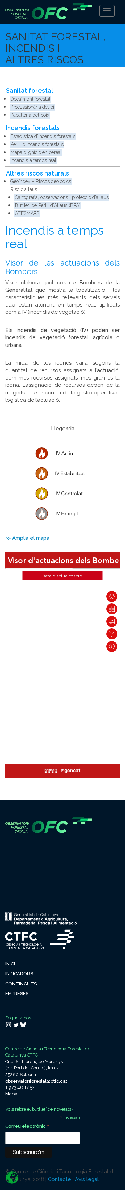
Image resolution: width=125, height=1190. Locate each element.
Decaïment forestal (30, 99)
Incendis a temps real (33, 160)
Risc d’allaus (23, 189)
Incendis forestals (33, 127)
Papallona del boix (29, 115)
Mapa (11, 1094)
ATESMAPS (27, 213)
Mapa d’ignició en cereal (36, 152)
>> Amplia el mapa (27, 538)
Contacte (59, 1179)
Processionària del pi (32, 107)
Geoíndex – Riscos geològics (40, 181)
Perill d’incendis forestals (37, 144)
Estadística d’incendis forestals (42, 136)
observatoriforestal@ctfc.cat (36, 1081)
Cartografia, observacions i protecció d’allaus (62, 197)
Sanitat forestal (29, 90)
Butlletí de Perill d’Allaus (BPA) (48, 205)
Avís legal (87, 1179)
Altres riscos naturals (37, 173)
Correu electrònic (27, 1127)
